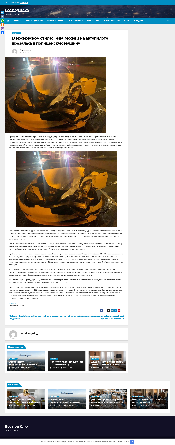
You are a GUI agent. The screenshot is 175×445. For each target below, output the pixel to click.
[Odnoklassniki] (2, 25)
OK (132, 441)
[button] (168, 21)
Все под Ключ (17, 10)
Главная (17, 21)
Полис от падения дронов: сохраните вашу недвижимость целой (66, 364)
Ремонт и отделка (55, 21)
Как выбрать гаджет (133, 21)
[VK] (2, 17)
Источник (12, 303)
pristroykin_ (26, 50)
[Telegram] (2, 13)
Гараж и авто (93, 21)
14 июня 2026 (139, 405)
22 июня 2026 (57, 405)
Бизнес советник (112, 21)
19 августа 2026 (17, 405)
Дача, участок (76, 21)
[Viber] (2, 29)
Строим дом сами (34, 21)
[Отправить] (2, 33)
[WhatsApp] (2, 21)
